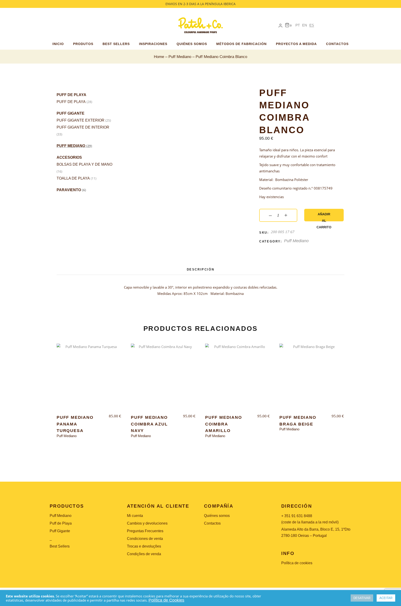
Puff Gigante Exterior (80, 120)
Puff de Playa (71, 95)
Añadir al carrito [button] (89, 379)
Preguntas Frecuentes (145, 531)
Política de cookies (296, 563)
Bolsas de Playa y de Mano (84, 164)
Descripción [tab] (200, 269)
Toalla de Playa (73, 178)
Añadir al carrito (324, 216)
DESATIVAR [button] (361, 598)
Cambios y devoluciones (147, 523)
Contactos (212, 523)
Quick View (70, 351)
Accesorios (69, 157)
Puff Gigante (70, 113)
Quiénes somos (217, 516)
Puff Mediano (71, 146)
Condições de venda (144, 554)
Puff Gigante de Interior (83, 127)
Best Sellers (60, 546)
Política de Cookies (166, 600)
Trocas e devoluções (144, 546)
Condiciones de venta (145, 539)
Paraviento (69, 190)
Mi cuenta (135, 516)
